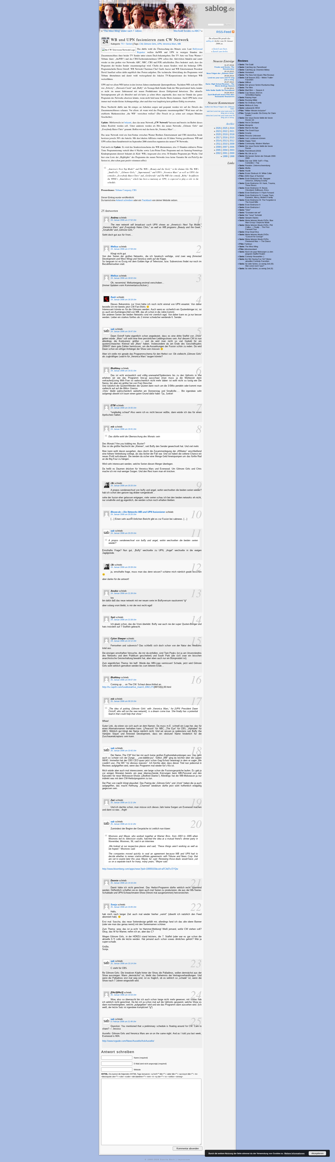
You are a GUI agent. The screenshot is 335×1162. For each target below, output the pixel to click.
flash (113, 297)
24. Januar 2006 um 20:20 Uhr (123, 486)
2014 (218, 140)
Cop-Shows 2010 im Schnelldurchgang (253, 94)
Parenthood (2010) (253, 151)
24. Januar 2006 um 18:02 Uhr (123, 278)
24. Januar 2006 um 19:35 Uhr (123, 408)
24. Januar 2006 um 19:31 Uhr (123, 371)
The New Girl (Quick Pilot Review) (259, 75)
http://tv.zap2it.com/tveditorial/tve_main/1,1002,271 (128, 687)
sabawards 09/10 (252, 108)
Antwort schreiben (124, 200)
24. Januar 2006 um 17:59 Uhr (123, 249)
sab (112, 329)
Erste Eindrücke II (252, 205)
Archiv (230, 124)
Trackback (147, 200)
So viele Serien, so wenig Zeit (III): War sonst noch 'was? (259, 265)
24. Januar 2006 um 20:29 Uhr (123, 533)
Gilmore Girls (150, 44)
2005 (218, 150)
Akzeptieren (317, 1153)
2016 (225, 137)
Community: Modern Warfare (257, 143)
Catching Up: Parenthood (255, 67)
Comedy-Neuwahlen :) (254, 256)
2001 (225, 153)
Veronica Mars (169, 44)
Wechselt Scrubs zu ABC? (187, 31)
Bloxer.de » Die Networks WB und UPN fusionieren (138, 512)
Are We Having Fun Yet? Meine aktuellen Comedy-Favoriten (258, 260)
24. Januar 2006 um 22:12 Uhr (123, 641)
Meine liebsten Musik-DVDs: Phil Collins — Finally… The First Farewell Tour (259, 227)
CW (141, 44)
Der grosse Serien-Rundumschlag (259, 85)
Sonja (114, 904)
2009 (231, 143)
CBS (134, 190)
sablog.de (210, 41)
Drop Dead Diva (252, 232)
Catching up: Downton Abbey (257, 70)
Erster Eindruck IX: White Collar (258, 173)
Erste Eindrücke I (252, 207)
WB (179, 44)
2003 (231, 150)
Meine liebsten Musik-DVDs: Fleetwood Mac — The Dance (258, 240)
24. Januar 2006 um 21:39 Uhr (123, 593)
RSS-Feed (224, 32)
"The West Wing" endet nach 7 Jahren (122, 31)
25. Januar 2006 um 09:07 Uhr (123, 680)
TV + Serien (126, 44)
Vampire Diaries (251, 218)
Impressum (184, 1159)
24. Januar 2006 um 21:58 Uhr (123, 620)
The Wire (249, 87)
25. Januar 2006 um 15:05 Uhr (123, 907)
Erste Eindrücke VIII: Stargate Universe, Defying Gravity (257, 179)
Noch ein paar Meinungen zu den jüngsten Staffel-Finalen (259, 253)
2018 (231, 134)
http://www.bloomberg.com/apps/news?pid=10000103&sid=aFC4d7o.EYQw (140, 869)
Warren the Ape (251, 128)
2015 (231, 137)
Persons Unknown (253, 136)
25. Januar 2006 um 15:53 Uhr (123, 995)
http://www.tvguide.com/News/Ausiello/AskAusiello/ (128, 1041)
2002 (218, 153)
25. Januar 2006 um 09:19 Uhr (123, 701)
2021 (231, 131)
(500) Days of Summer (254, 176)
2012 (231, 140)
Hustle (248, 171)
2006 (231, 147)
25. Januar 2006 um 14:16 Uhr (123, 883)
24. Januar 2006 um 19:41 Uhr (123, 429)
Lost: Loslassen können (255, 138)
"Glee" (248, 210)
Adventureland (250, 249)
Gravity (248, 133)
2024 (231, 128)
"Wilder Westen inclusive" (255, 110)
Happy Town (250, 141)
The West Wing (251, 246)
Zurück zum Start (220, 48)
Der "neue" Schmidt (253, 215)
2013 (225, 140)
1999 (225, 156)
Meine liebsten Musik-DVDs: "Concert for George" (257, 235)
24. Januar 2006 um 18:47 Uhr (123, 331)
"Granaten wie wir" (253, 212)
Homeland (249, 72)
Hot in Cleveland (252, 123)
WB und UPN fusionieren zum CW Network (150, 39)
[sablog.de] (219, 15)
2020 (218, 134)
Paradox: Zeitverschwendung (257, 165)
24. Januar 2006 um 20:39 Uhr (123, 567)
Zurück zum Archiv (220, 51)
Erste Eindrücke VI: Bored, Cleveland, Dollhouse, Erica (257, 189)
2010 (225, 143)
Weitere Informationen (294, 1153)
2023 (218, 131)
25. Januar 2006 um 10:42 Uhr (123, 751)
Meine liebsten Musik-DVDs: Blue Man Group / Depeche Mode (259, 221)
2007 (225, 147)
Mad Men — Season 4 (254, 90)
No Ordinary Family (253, 103)
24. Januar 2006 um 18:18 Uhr (123, 299)
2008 (218, 147)
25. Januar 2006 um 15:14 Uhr (123, 963)
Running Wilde (251, 100)
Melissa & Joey (251, 105)
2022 (225, 131)
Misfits (248, 168)
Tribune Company (123, 190)
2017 (218, 137)
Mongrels (249, 125)
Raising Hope (250, 97)
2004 (225, 150)
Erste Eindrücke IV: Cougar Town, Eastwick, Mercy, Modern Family (259, 196)
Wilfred (248, 82)
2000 (231, 153)
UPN (159, 44)
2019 (225, 134)
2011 (218, 143)
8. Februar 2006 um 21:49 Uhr (123, 1021)
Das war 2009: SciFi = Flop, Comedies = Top (257, 162)
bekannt (127, 122)
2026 (218, 128)
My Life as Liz (251, 153)
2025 (225, 128)
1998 (231, 156)
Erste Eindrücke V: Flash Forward (259, 193)
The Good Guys (252, 130)
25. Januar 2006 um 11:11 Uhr (123, 802)
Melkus (114, 246)
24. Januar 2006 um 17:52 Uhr (123, 220)
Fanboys (248, 244)
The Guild (249, 64)
